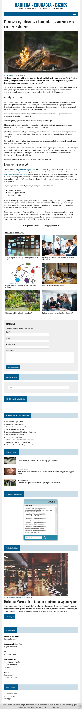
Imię (7, 332)
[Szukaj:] (38, 387)
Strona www (10, 344)
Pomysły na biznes (10, 696)
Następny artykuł (50, 226)
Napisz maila (8, 675)
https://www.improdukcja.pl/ (16, 174)
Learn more (46, 707)
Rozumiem (56, 707)
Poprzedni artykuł (32, 226)
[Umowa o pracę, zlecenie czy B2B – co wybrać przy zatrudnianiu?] (10, 462)
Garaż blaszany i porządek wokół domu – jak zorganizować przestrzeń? (39, 482)
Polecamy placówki (12, 548)
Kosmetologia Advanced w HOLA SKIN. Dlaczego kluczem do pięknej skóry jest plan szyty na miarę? (46, 472)
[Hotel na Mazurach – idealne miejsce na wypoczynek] (36, 594)
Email (8, 338)
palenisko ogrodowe (26, 169)
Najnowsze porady (11, 452)
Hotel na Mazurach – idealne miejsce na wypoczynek (40, 601)
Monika (11, 75)
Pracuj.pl (7, 699)
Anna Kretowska (15, 597)
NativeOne (41, 316)
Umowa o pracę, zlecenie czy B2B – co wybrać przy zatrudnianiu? (38, 460)
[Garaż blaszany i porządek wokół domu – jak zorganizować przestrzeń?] (10, 484)
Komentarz (10, 351)
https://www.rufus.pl (11, 693)
